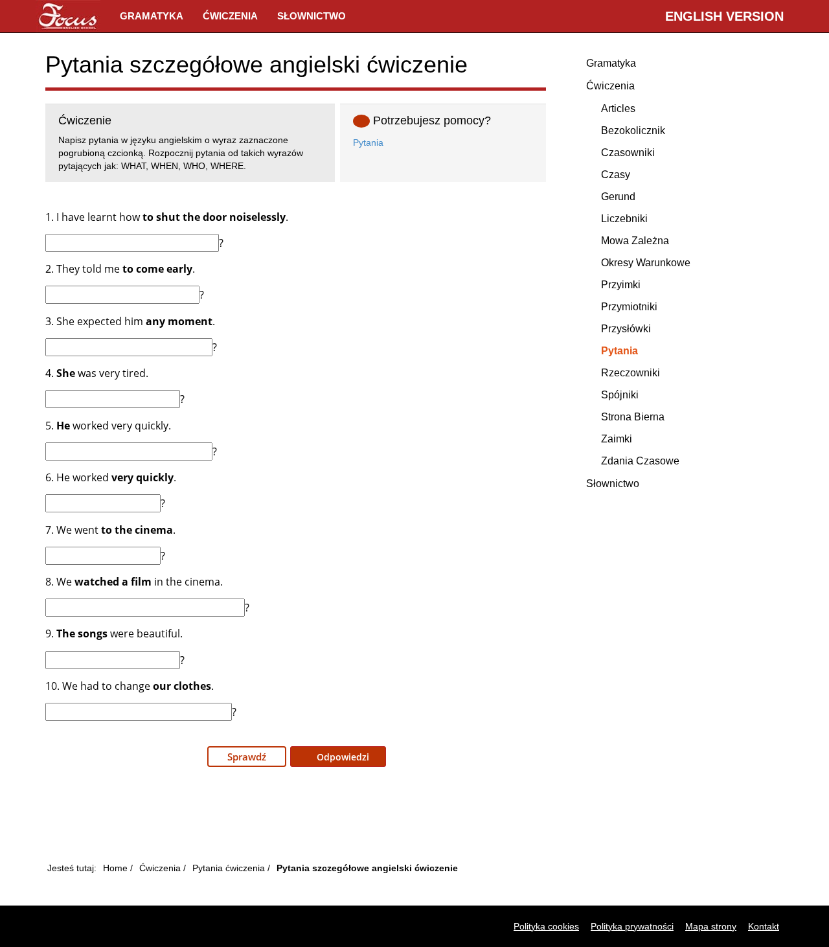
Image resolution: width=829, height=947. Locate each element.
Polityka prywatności (632, 926)
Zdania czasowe (640, 460)
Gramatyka (151, 15)
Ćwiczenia (230, 15)
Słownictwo (311, 15)
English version (724, 16)
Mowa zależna (635, 240)
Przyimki (621, 284)
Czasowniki (628, 152)
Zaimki (616, 438)
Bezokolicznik (633, 130)
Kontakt (763, 926)
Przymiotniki (629, 306)
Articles (618, 108)
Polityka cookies (546, 926)
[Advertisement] (295, 818)
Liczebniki (624, 218)
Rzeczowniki (630, 372)
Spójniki (620, 394)
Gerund (618, 196)
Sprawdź (247, 756)
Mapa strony (710, 926)
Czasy (615, 174)
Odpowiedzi (341, 757)
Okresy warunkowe (645, 262)
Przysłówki (626, 328)
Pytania (368, 142)
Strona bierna (632, 416)
